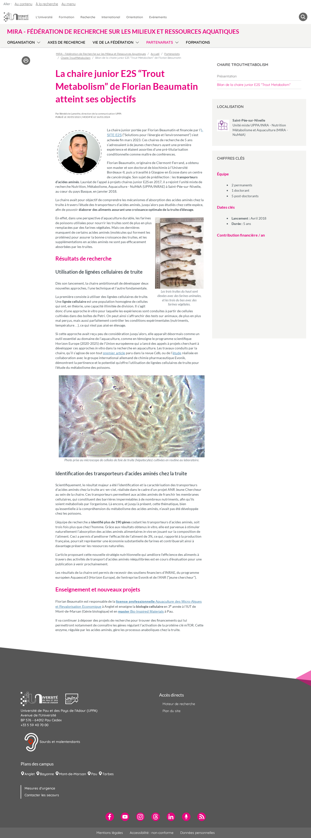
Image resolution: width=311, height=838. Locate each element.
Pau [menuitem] (94, 774)
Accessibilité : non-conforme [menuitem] (151, 832)
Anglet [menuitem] (30, 774)
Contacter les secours (42, 795)
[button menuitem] (303, 17)
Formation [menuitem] (66, 17)
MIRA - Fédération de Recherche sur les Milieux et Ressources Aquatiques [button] (123, 31)
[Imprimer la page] (26, 60)
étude (177, 353)
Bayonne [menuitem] (47, 774)
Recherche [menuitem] (87, 17)
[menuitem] (259, 76)
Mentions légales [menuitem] (109, 832)
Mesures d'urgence (40, 788)
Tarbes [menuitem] (108, 774)
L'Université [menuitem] (44, 17)
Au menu (68, 4)
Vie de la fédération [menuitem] (113, 42)
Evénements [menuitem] (158, 17)
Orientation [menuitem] (134, 17)
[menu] (38, 41)
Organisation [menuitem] (21, 42)
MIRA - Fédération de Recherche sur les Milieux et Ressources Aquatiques (101, 54)
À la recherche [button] (47, 4)
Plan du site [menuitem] (172, 711)
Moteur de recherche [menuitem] (179, 704)
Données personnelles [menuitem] (197, 832)
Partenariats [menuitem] (159, 42)
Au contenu (23, 4)
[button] (43, 698)
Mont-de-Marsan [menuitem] (72, 774)
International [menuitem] (111, 17)
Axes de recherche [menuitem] (66, 42)
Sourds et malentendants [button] (59, 742)
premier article (114, 353)
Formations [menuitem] (198, 42)
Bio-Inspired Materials (141, 611)
